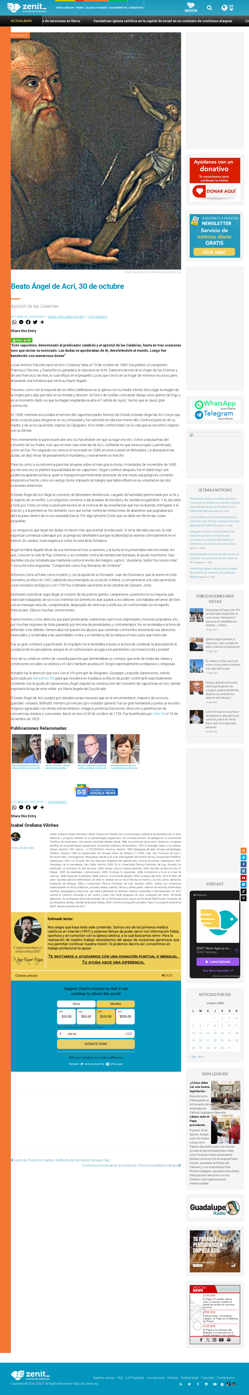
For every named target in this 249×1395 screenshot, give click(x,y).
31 (229, 1048)
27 (200, 1048)
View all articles (22, 848)
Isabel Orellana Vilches (66, 316)
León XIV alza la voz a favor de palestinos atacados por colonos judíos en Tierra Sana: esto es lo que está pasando (222, 719)
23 (222, 1040)
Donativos (136, 7)
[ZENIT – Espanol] (31, 8)
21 (207, 1040)
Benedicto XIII (44, 678)
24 (229, 1040)
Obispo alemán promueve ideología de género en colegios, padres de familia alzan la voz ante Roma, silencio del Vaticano (222, 690)
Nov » (201, 1056)
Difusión (172, 1378)
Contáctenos (225, 1378)
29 (215, 1048)
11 (236, 1025)
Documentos (118, 7)
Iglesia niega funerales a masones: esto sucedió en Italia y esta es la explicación (223, 643)
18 (236, 1033)
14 (207, 1033)
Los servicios (156, 1378)
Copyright (207, 1378)
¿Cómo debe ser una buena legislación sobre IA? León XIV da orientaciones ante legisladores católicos (214, 521)
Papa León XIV (65, 7)
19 (193, 1040)
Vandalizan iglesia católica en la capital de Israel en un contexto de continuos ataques (213, 572)
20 (200, 1040)
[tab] (202, 1289)
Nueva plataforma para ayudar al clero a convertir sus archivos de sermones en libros (214, 558)
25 (236, 1040)
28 (207, 1048)
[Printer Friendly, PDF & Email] (21, 340)
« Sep (193, 1056)
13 (200, 1033)
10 (229, 1025)
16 (222, 1033)
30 (222, 1048)
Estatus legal (189, 1378)
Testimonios (19, 35)
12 (193, 1033)
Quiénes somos (104, 1378)
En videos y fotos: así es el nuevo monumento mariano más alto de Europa (223, 664)
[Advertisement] (96, 1122)
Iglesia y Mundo (96, 7)
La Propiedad (135, 1378)
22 (215, 1040)
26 (193, 1048)
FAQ (120, 1378)
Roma (80, 7)
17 (229, 1033)
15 (215, 1033)
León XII (159, 714)
